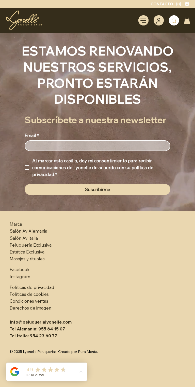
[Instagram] (179, 4)
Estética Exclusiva (27, 252)
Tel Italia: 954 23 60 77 (33, 335)
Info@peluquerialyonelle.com (41, 322)
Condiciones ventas (29, 301)
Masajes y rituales (27, 258)
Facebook (20, 269)
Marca (16, 224)
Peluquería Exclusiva (31, 245)
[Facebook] (187, 4)
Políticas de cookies (29, 294)
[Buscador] (174, 20)
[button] (187, 20)
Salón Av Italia (24, 238)
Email (32, 135)
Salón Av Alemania (28, 231)
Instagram (20, 276)
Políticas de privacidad (32, 287)
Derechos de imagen (30, 308)
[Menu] (143, 20)
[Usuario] (159, 20)
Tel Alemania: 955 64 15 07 (37, 328)
